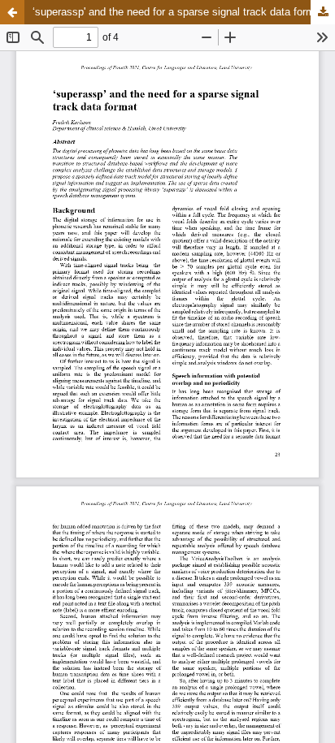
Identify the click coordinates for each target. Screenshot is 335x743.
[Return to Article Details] (12, 12)
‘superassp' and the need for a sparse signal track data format (178, 12)
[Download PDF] (323, 12)
